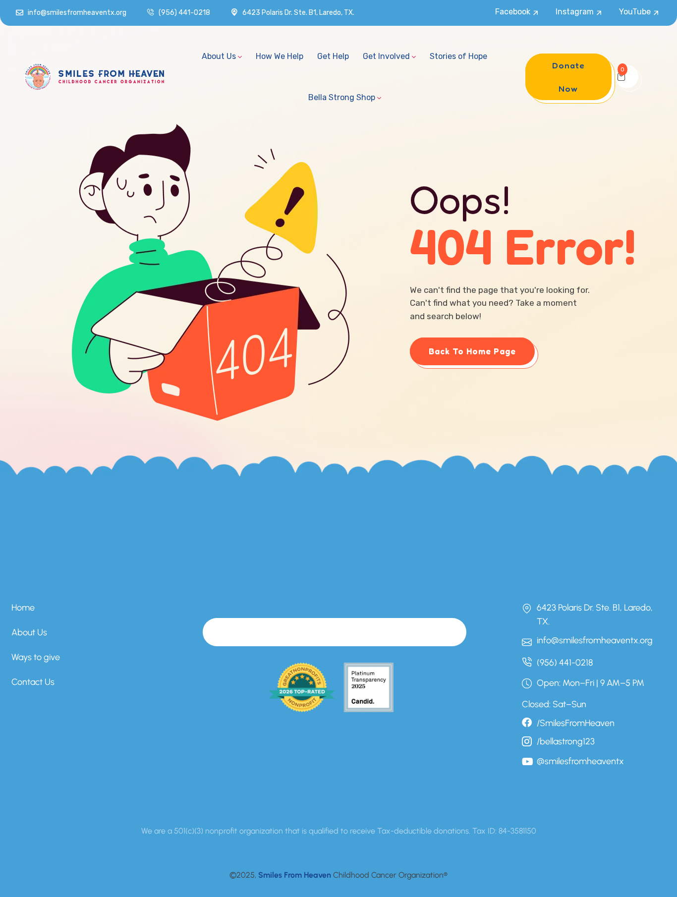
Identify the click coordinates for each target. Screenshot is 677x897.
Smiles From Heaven (294, 875)
